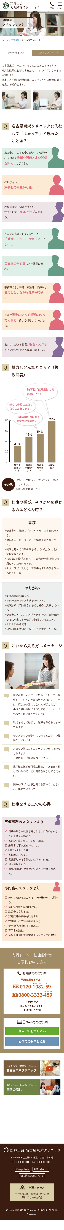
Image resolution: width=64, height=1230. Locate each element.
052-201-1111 (22, 1162)
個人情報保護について (32, 1175)
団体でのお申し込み (32, 1041)
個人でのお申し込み (32, 1031)
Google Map (22, 1169)
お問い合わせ (41, 1169)
